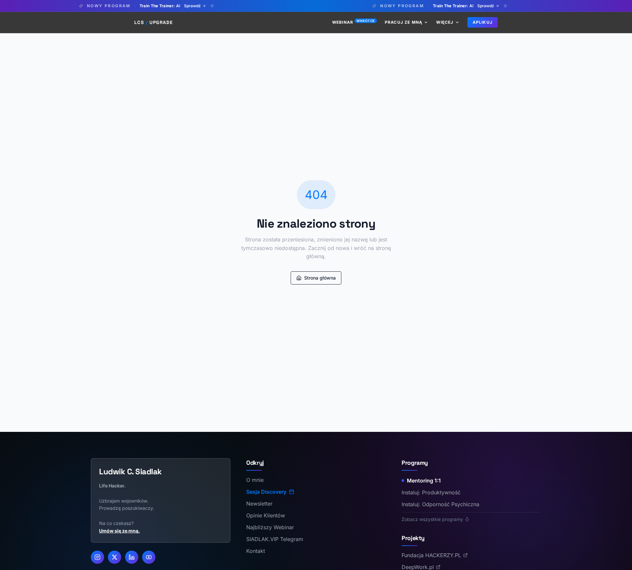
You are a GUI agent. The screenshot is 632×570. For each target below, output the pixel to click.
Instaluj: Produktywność (431, 492)
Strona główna (320, 278)
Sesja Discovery (266, 491)
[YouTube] (148, 557)
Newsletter (259, 503)
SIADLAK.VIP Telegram (274, 539)
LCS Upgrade (153, 22)
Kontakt (255, 551)
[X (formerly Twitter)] (114, 557)
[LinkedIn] (131, 557)
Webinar (353, 22)
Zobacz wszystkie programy (432, 519)
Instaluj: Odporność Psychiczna (440, 504)
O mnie (255, 480)
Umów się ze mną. (119, 530)
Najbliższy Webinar (270, 527)
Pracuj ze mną (404, 22)
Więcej (444, 22)
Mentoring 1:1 (424, 480)
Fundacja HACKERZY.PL (431, 555)
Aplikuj (482, 22)
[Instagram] (97, 557)
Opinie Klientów (265, 515)
